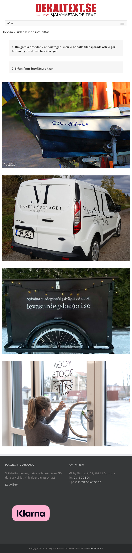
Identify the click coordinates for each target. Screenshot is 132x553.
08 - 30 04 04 (82, 477)
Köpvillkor (11, 485)
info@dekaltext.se (89, 482)
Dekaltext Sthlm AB (93, 548)
